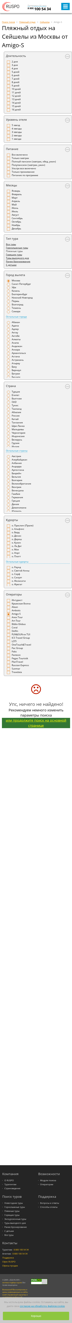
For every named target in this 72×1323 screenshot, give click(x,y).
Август (15, 214)
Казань (16, 290)
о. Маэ (15, 549)
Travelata (17, 672)
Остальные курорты (17, 561)
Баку (14, 366)
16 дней (16, 109)
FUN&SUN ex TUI (21, 634)
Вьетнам (17, 398)
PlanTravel (17, 661)
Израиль (17, 511)
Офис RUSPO (9, 1261)
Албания (17, 463)
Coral (14, 627)
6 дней (15, 75)
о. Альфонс (18, 529)
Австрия (16, 456)
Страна (11, 386)
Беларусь (17, 439)
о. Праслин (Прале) (22, 525)
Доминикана (19, 507)
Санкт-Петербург (21, 284)
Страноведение (12, 1188)
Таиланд (17, 408)
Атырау (16, 363)
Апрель (16, 201)
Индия (15, 446)
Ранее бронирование (18, 261)
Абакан (16, 322)
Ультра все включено (24, 168)
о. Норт (16, 553)
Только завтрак (20, 158)
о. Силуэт (17, 577)
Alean (15, 607)
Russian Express (20, 665)
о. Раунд (16, 567)
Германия (17, 497)
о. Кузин (16, 542)
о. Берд (16, 532)
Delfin (15, 631)
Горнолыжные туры (17, 247)
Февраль (17, 194)
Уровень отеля (16, 119)
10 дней (16, 89)
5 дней (15, 71)
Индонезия (18, 436)
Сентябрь (17, 218)
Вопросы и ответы (49, 1203)
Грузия (15, 443)
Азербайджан (19, 459)
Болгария (17, 480)
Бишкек (16, 377)
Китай (15, 419)
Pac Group (17, 648)
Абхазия (16, 412)
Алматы (16, 339)
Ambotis (16, 610)
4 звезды (17, 128)
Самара (16, 311)
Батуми (16, 373)
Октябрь (16, 221)
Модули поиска (48, 1180)
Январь (16, 190)
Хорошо (36, 1316)
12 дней (16, 95)
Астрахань (18, 359)
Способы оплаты (48, 1207)
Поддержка (8, 1257)
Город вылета (15, 275)
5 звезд (16, 125)
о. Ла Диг (17, 546)
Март (15, 197)
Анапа (15, 342)
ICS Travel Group (21, 637)
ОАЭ (14, 402)
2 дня (15, 61)
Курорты (12, 520)
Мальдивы (18, 429)
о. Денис (16, 535)
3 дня (15, 65)
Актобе (16, 336)
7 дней (15, 78)
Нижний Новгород (22, 297)
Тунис (15, 405)
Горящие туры (14, 254)
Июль (15, 211)
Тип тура (12, 238)
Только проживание (23, 171)
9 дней (15, 85)
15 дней (16, 106)
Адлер (15, 329)
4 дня (15, 68)
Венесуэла (18, 490)
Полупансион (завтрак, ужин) (28, 165)
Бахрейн (16, 473)
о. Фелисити (19, 581)
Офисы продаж (10, 1265)
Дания (15, 504)
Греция (16, 500)
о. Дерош (17, 539)
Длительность (16, 56)
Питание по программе (25, 175)
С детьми (11, 265)
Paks (14, 651)
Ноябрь (16, 225)
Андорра (17, 466)
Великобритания (21, 483)
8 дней (15, 82)
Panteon (16, 655)
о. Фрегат (17, 584)
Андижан (17, 346)
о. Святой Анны (20, 570)
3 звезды (17, 132)
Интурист (17, 600)
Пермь (15, 301)
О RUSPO (9, 1180)
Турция (16, 391)
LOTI (14, 641)
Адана (15, 325)
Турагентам (10, 1184)
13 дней (16, 99)
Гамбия (16, 494)
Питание (12, 149)
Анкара (16, 349)
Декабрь (16, 228)
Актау (15, 332)
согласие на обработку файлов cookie (42, 1306)
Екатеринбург (19, 294)
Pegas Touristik (20, 658)
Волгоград (17, 304)
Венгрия (16, 487)
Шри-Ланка (18, 426)
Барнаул (16, 370)
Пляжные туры (11, 1211)
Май (14, 204)
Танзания (17, 422)
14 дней (16, 102)
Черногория (18, 432)
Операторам (46, 1184)
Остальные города (16, 316)
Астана (16, 356)
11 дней (16, 92)
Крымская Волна (21, 603)
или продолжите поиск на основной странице (36, 723)
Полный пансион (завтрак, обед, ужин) (34, 161)
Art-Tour (16, 620)
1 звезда (16, 138)
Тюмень (16, 308)
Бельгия (16, 476)
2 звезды (17, 135)
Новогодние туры (13, 1203)
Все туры (11, 244)
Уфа (14, 287)
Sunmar (16, 668)
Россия (16, 415)
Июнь (15, 208)
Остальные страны (16, 450)
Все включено (20, 154)
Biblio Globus (19, 624)
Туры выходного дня (17, 258)
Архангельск (19, 353)
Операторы (14, 594)
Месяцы (11, 185)
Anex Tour (17, 617)
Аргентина (18, 470)
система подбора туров (12, 1282)
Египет (15, 395)
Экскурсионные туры (15, 1219)
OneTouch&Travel (21, 644)
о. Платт (16, 556)
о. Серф (16, 574)
